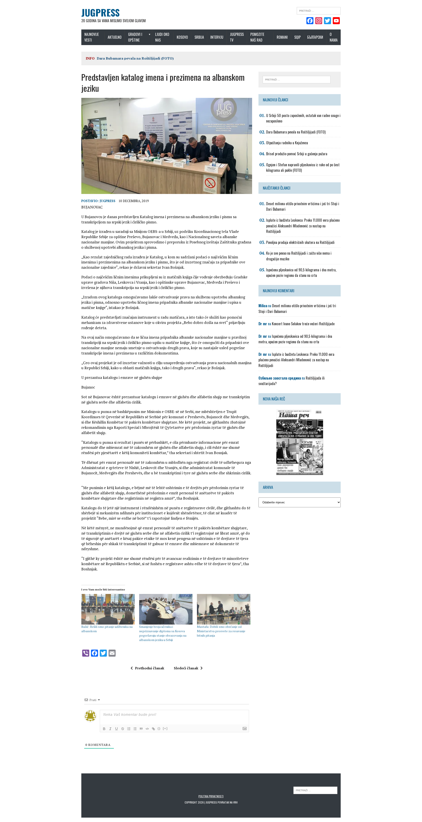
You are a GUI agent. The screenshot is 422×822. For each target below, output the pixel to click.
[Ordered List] (129, 728)
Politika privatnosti (211, 796)
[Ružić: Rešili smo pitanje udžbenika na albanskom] (108, 609)
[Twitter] (327, 21)
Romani (282, 37)
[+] (165, 728)
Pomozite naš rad (257, 37)
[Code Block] (147, 728)
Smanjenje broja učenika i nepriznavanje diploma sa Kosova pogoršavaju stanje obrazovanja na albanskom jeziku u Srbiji (162, 633)
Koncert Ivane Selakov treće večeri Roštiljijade (303, 323)
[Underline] (116, 728)
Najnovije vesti (91, 37)
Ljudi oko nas (162, 37)
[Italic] (110, 728)
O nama (334, 37)
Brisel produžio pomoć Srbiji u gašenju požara (296, 153)
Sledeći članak (186, 668)
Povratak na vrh (228, 802)
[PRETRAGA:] (315, 790)
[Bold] (104, 728)
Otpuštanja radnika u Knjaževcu (287, 142)
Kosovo (182, 37)
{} (159, 728)
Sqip (297, 37)
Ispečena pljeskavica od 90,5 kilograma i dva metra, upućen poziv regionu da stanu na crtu (301, 272)
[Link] (153, 728)
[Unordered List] (135, 728)
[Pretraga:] (319, 10)
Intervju (216, 37)
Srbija (199, 37)
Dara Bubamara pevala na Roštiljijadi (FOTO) (135, 58)
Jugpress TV (237, 37)
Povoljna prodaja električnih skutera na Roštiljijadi (300, 242)
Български (315, 37)
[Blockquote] (141, 728)
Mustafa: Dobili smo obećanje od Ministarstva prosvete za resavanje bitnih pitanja (221, 631)
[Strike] (123, 728)
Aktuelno (115, 37)
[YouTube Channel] (336, 21)
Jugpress (107, 201)
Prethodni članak (149, 668)
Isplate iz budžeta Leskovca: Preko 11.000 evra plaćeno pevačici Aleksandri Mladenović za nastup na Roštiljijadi (303, 225)
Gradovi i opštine (135, 37)
